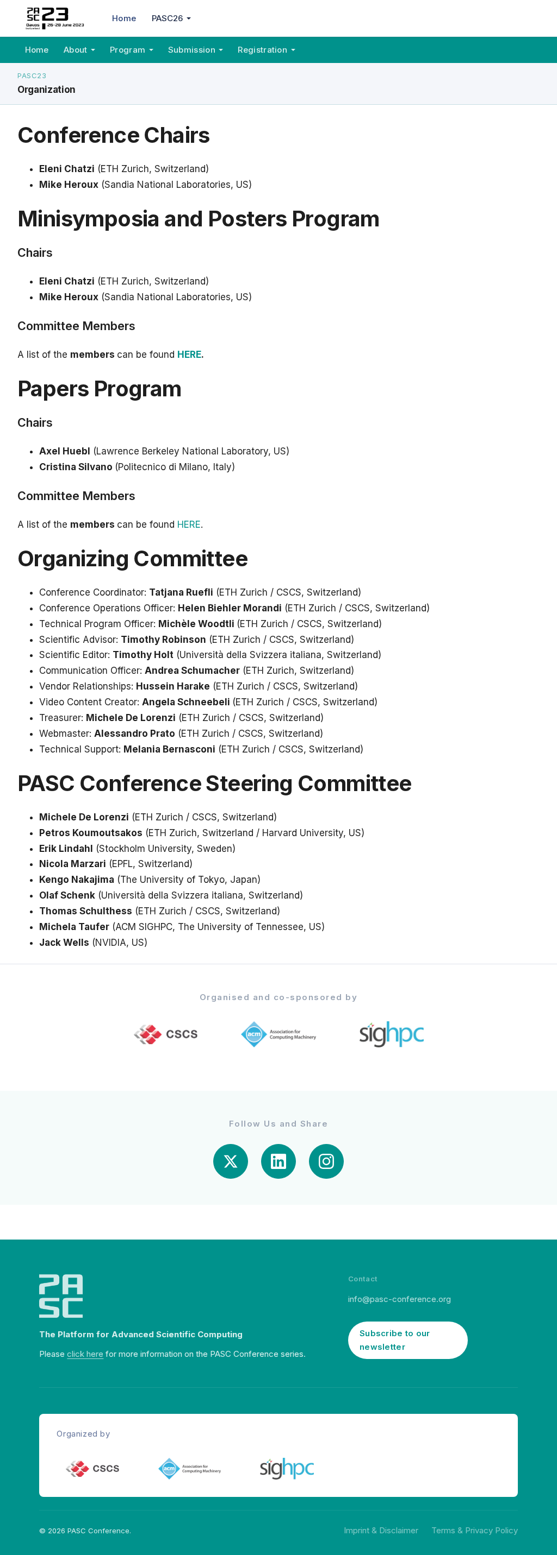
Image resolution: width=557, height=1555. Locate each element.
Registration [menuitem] (262, 50)
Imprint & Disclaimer (381, 1530)
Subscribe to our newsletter (395, 1340)
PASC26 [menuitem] (167, 18)
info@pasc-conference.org (399, 1299)
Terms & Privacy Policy (474, 1530)
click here (85, 1354)
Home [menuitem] (124, 18)
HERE (189, 354)
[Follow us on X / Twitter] (230, 1161)
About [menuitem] (76, 50)
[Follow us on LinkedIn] (278, 1161)
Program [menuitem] (127, 50)
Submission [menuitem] (191, 50)
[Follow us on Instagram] (326, 1161)
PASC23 (31, 75)
